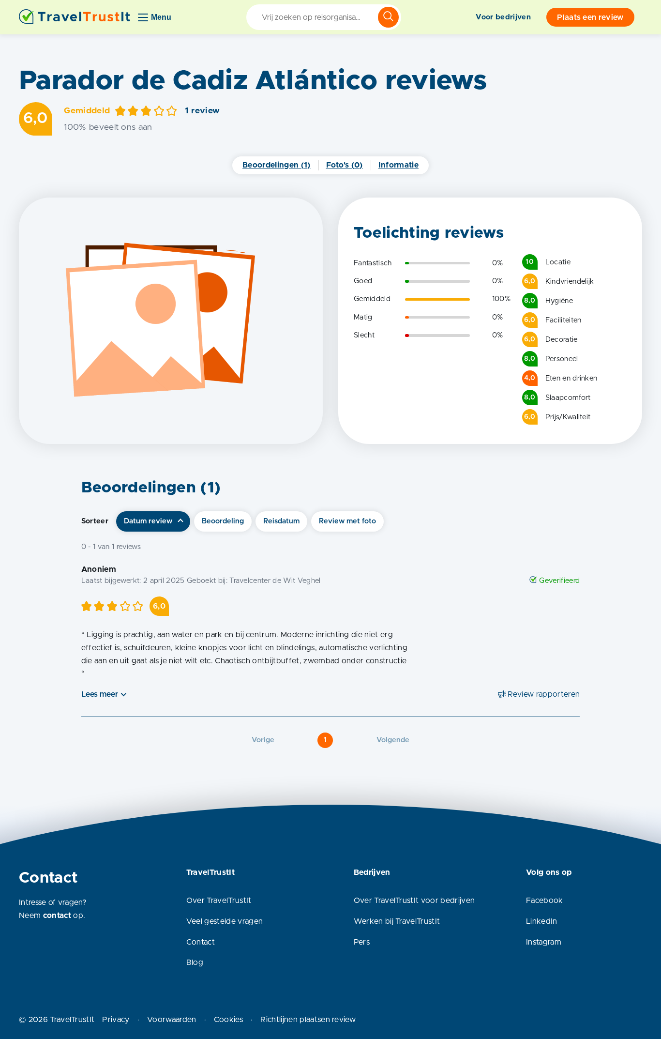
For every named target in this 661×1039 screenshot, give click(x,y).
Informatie (398, 165)
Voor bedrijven (503, 17)
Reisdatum (281, 521)
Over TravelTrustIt (219, 900)
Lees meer (99, 694)
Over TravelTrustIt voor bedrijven (414, 900)
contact (57, 915)
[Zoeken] (388, 17)
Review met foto (347, 521)
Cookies (228, 1020)
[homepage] (74, 17)
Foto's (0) (344, 165)
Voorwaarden (171, 1020)
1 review (202, 111)
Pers (362, 942)
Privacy (115, 1020)
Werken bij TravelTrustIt (397, 921)
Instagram (543, 942)
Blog (194, 962)
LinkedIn (541, 921)
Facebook (544, 900)
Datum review (148, 521)
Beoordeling (223, 521)
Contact (200, 942)
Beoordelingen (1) (276, 165)
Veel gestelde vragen (224, 921)
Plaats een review (590, 17)
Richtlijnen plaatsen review (308, 1020)
